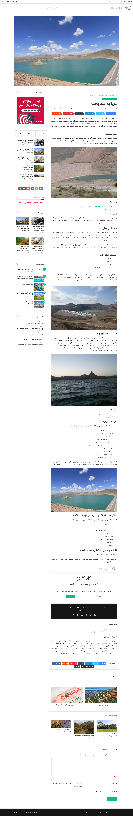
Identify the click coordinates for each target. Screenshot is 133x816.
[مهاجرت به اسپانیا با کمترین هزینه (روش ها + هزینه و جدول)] (39, 159)
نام (115, 777)
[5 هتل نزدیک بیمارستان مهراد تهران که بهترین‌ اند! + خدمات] (39, 151)
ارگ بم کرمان (109, 417)
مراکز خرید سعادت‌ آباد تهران (25, 269)
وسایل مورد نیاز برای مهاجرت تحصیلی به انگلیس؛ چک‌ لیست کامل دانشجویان (25, 142)
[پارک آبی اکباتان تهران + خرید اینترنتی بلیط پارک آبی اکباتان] (39, 279)
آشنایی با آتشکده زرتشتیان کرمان (103, 414)
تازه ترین (41, 133)
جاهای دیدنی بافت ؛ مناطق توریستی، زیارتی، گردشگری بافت (96, 206)
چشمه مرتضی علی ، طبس (64, 729)
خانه (114, 95)
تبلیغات (109, 2)
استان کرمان (104, 95)
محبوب (30, 133)
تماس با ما (115, 2)
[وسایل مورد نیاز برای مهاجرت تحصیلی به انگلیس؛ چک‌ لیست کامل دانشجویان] (39, 142)
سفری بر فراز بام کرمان (107, 209)
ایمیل (115, 784)
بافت (99, 95)
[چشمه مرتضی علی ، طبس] (61, 724)
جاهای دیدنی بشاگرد (111, 734)
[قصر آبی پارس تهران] (39, 287)
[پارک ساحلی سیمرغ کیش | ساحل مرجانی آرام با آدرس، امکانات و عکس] (39, 175)
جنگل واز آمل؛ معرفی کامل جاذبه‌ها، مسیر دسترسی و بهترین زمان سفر (26, 167)
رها (114, 109)
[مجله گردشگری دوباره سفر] (121, 8)
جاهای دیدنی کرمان (107, 629)
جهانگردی (49, 8)
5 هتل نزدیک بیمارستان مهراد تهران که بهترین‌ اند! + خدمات (23, 228)
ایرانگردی (56, 8)
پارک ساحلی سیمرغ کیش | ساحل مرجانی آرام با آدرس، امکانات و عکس (25, 176)
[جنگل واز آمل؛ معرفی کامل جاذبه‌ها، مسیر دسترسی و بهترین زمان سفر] (39, 168)
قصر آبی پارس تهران (27, 284)
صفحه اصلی (63, 8)
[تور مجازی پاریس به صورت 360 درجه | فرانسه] (39, 304)
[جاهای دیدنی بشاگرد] (107, 726)
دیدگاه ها (19, 133)
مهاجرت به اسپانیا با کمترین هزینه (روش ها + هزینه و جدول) (25, 159)
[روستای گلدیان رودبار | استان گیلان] (39, 296)
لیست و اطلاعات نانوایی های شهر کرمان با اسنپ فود (98, 632)
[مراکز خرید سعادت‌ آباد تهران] (39, 271)
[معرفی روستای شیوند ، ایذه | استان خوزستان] (84, 727)
